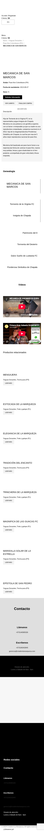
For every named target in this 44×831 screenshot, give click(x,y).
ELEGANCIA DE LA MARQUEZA (19, 433)
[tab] (22, 109)
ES (8, 22)
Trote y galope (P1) (24, 409)
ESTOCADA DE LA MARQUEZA (19, 404)
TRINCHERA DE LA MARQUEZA (20, 492)
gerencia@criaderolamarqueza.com (22, 651)
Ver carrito (9, 103)
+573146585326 (22, 632)
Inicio (5, 40)
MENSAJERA (10, 374)
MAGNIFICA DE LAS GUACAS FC (20, 521)
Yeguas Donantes (15, 40)
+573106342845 (22, 648)
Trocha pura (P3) (23, 380)
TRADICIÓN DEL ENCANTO (17, 463)
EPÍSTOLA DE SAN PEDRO (17, 583)
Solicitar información (12, 97)
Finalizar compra (25, 103)
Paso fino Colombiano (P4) (13, 43)
